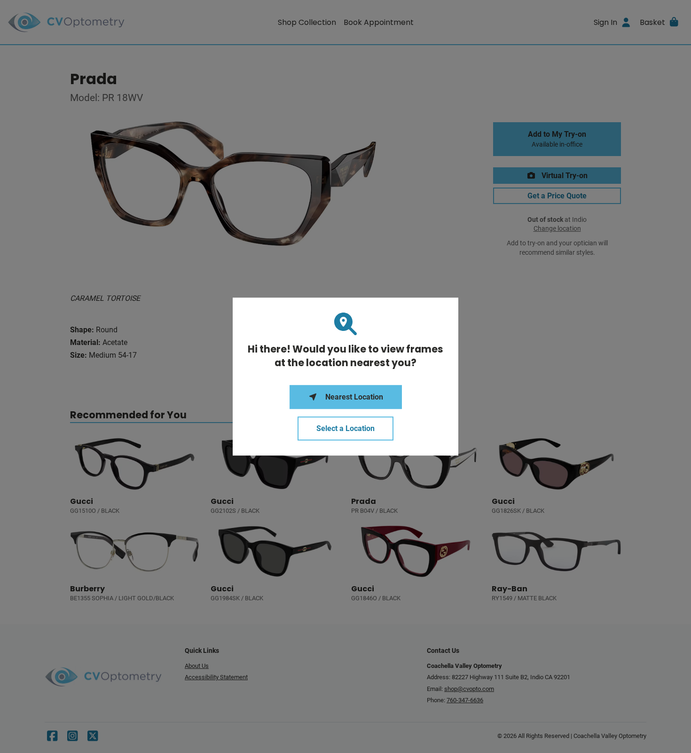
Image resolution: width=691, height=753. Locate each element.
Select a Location (345, 428)
